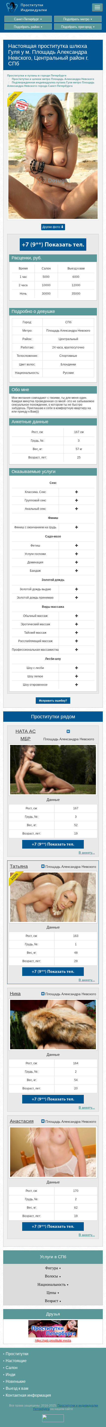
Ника (15, 993)
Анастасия (22, 1121)
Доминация (35, 562)
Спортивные (68, 356)
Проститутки (17, 1354)
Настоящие (16, 1361)
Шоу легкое (35, 676)
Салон (12, 1368)
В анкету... (87, 853)
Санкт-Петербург (28, 19)
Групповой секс (35, 500)
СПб (68, 322)
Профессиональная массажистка (35, 649)
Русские (68, 373)
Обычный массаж (35, 616)
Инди (10, 1374)
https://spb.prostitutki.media (53, 1340)
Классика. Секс (35, 492)
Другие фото (51, 227)
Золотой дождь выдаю (35, 589)
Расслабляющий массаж (35, 641)
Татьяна (19, 866)
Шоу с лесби (35, 668)
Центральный (68, 339)
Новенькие (16, 1381)
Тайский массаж (35, 632)
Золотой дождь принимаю (35, 597)
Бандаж (35, 570)
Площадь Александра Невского (68, 330)
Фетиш (35, 545)
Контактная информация (28, 1395)
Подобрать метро (77, 19)
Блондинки (68, 364)
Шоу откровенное (35, 684)
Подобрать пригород (78, 27)
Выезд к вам (17, 1388)
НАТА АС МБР (26, 735)
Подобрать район (28, 27)
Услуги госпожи (35, 554)
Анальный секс (35, 509)
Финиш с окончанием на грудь (35, 527)
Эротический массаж (35, 624)
